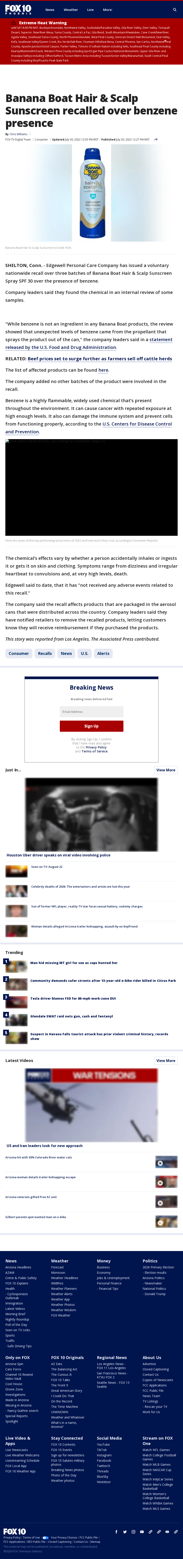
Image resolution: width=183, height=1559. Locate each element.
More (107, 9)
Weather (60, 1261)
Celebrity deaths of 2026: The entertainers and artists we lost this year (80, 886)
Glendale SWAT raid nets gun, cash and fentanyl (71, 1016)
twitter (125, 1531)
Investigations (15, 1394)
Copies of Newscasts (158, 1380)
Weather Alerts (62, 1294)
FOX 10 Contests (63, 1444)
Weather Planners (64, 1288)
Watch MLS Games (156, 1508)
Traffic (10, 1341)
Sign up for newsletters (67, 1455)
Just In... (13, 769)
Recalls (45, 653)
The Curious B (61, 1374)
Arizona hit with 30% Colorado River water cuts (38, 1157)
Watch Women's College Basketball (156, 1496)
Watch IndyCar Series (158, 1479)
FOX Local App (16, 1466)
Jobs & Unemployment (113, 1278)
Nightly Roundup (17, 1319)
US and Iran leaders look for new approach (45, 1145)
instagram (133, 1531)
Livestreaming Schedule (22, 1460)
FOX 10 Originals (67, 1357)
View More (165, 770)
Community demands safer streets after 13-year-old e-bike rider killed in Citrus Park (103, 980)
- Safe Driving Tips (18, 1346)
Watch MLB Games (157, 1464)
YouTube (103, 1444)
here (103, 370)
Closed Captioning (156, 1369)
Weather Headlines (64, 1278)
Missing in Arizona (18, 1405)
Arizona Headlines (18, 1267)
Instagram (104, 1455)
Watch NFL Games (156, 1450)
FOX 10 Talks (60, 1380)
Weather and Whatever (67, 1417)
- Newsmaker (152, 1283)
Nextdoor (104, 1482)
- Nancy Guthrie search (21, 1410)
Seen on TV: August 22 (46, 867)
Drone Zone (14, 1389)
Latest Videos (19, 1060)
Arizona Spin (14, 1364)
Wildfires (57, 1283)
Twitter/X (103, 1466)
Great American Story (66, 1390)
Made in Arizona (17, 1400)
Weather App (60, 1299)
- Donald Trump (154, 1294)
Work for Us (151, 1412)
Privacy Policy (96, 747)
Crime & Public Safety (21, 1278)
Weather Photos (63, 1304)
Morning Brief (15, 1314)
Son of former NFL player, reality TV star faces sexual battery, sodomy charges (87, 906)
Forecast (57, 1267)
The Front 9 (59, 1385)
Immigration (14, 1303)
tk (150, 1531)
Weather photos (63, 1480)
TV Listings (150, 1401)
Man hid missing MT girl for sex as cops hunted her (74, 963)
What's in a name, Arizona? (64, 1424)
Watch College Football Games (159, 1457)
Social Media (109, 1438)
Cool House (13, 1384)
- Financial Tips (107, 1288)
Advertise (149, 1364)
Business (103, 1267)
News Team (151, 1396)
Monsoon (58, 1272)
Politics (150, 1261)
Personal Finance (109, 1283)
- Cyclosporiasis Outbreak (16, 1296)
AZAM (9, 1272)
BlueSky (102, 1476)
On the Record (61, 1401)
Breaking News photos (67, 1470)
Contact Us (151, 1374)
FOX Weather (60, 1315)
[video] (91, 1105)
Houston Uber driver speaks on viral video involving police (58, 855)
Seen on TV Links (17, 1330)
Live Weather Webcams (22, 1455)
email (167, 1531)
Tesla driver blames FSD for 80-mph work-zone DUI (73, 998)
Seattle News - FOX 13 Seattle (113, 1384)
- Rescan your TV (155, 1406)
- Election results (154, 1272)
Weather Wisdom (63, 1310)
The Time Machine (64, 1406)
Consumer (41, 139)
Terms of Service (94, 751)
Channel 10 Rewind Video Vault (19, 1376)
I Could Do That (62, 1396)
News (66, 653)
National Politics (154, 1288)
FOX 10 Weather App (20, 1471)
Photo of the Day (63, 1475)
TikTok (102, 1450)
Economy (103, 1272)
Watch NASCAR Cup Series (157, 1472)
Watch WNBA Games (158, 1503)
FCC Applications (155, 1385)
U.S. (84, 653)
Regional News (112, 1357)
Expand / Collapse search (175, 9)
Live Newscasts (16, 1450)
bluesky (158, 1531)
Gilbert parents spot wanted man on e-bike (35, 1217)
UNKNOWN (59, 1412)
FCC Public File (153, 1390)
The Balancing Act (64, 1369)
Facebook (104, 1460)
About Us (152, 1357)
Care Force (13, 1369)
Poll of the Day (16, 1325)
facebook (116, 1531)
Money (103, 1261)
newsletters (175, 1531)
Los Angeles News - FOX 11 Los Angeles (111, 1366)
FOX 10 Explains (16, 1283)
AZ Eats (56, 1364)
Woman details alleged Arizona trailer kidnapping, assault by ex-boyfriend (84, 926)
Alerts (103, 653)
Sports (10, 1335)
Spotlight (11, 1421)
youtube (142, 1531)
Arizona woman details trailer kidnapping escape (40, 1177)
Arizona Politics (154, 1278)
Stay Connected (67, 1438)
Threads (103, 1471)
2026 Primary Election (158, 1267)
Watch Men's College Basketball (158, 1486)
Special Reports (16, 1416)
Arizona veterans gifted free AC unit (31, 1197)
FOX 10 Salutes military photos (67, 1462)
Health (10, 1288)
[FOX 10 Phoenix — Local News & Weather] (20, 9)
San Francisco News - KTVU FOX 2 (112, 1375)
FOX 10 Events (61, 1450)
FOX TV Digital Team (18, 139)
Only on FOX (17, 1357)
